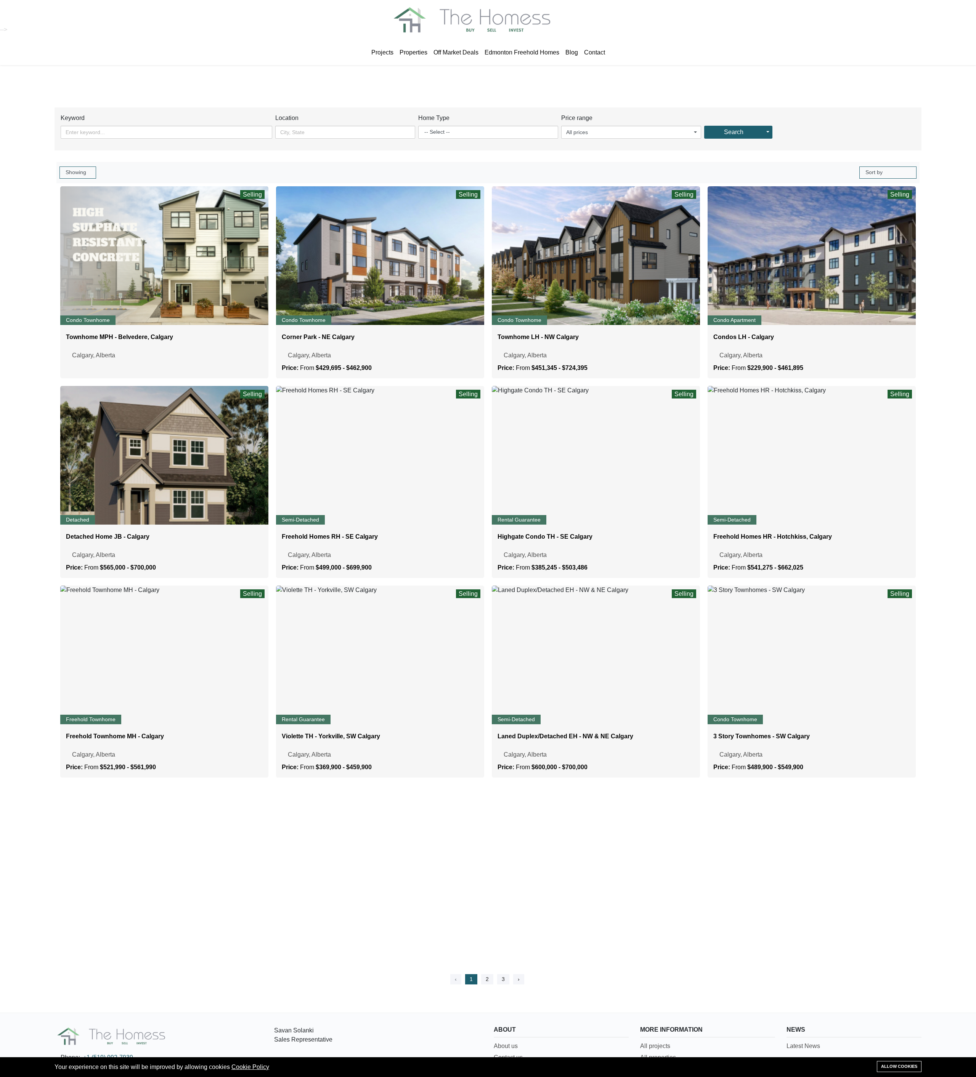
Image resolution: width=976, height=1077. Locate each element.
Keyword (73, 118)
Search (733, 132)
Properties (413, 52)
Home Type (433, 118)
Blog (571, 52)
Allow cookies (899, 1066)
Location (287, 118)
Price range (576, 118)
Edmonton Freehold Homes (522, 52)
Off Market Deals (455, 52)
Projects (382, 52)
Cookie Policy (250, 1067)
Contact (594, 52)
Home (458, 76)
